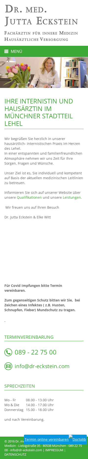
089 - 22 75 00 (35, 352)
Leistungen (72, 197)
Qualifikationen (29, 197)
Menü (16, 51)
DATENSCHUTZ (15, 454)
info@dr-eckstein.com (42, 366)
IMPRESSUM (54, 450)
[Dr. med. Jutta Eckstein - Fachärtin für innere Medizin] (44, 15)
